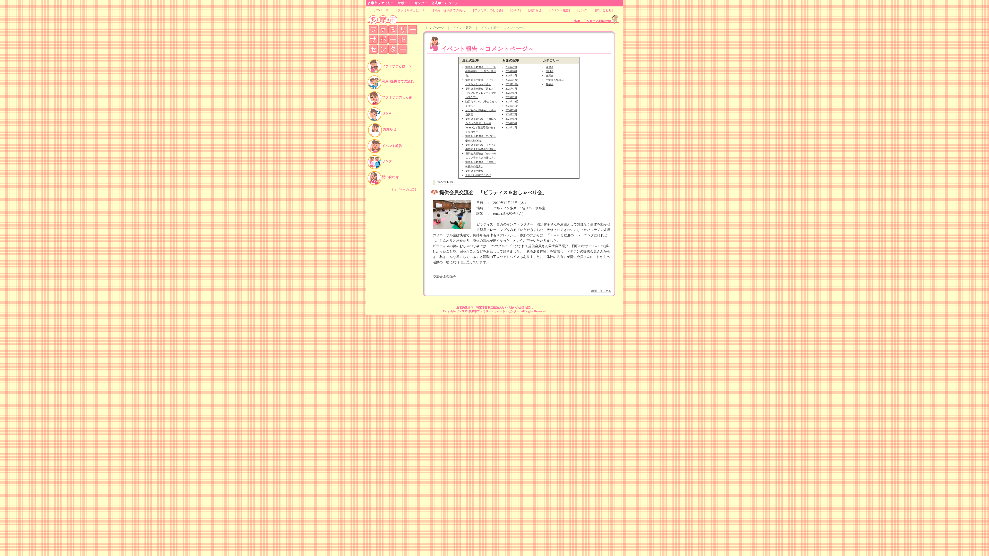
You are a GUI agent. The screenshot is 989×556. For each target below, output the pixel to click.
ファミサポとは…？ (411, 10)
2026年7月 (511, 67)
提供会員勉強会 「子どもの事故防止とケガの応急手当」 (480, 71)
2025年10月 (512, 84)
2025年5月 (511, 92)
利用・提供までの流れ (449, 10)
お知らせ (535, 10)
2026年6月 (511, 71)
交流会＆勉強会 (555, 80)
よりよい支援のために (478, 175)
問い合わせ (604, 10)
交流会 (549, 75)
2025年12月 (512, 80)
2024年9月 (511, 110)
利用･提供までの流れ (398, 81)
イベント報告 (559, 10)
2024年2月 (511, 127)
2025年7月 (511, 88)
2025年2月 (511, 97)
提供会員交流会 (474, 170)
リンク (582, 10)
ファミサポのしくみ (488, 10)
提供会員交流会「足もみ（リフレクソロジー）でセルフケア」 (480, 93)
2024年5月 (511, 118)
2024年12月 (512, 101)
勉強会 (549, 84)
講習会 (549, 67)
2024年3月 (511, 123)
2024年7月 (511, 114)
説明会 (549, 71)
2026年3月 (511, 75)
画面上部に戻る (601, 290)
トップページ (379, 10)
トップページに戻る (404, 189)
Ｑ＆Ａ (515, 10)
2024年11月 (512, 106)
